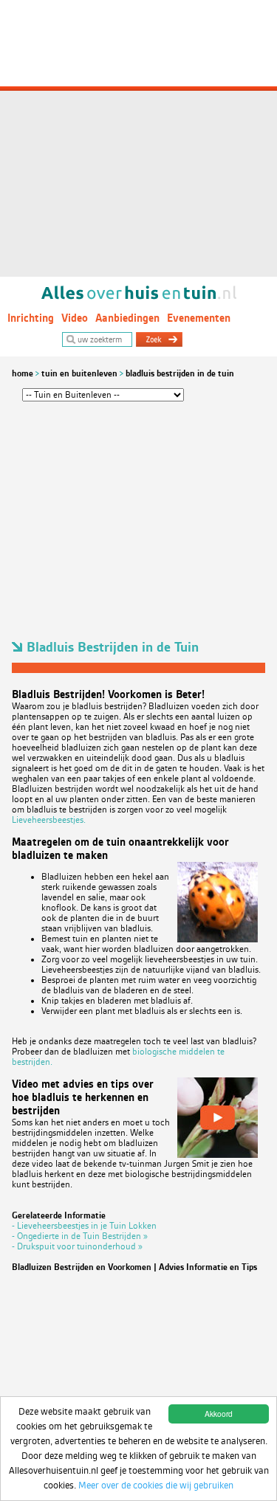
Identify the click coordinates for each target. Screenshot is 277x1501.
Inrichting (30, 318)
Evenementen (198, 318)
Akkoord (219, 1413)
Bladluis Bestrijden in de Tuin (180, 373)
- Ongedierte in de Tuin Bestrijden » (80, 1236)
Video (74, 318)
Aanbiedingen (127, 318)
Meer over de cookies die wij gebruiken (155, 1485)
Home (22, 373)
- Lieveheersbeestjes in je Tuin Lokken (84, 1226)
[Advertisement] (138, 138)
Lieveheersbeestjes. (49, 820)
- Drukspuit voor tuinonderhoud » (77, 1246)
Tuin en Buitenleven (79, 373)
